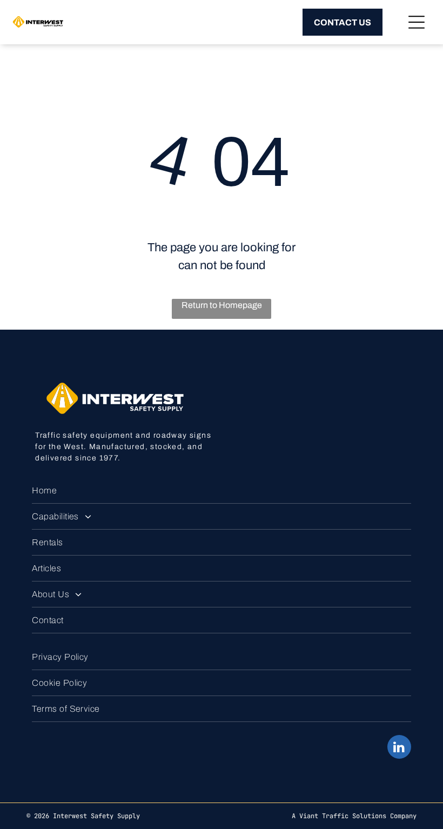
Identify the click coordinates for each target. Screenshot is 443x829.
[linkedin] (399, 748)
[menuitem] (221, 491)
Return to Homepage (222, 305)
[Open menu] (416, 22)
